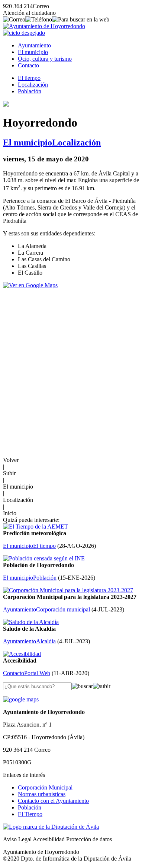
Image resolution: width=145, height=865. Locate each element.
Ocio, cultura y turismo (45, 59)
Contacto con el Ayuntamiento (53, 801)
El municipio (33, 52)
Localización (33, 84)
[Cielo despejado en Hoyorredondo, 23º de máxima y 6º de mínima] (24, 33)
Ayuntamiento (34, 45)
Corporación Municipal (45, 787)
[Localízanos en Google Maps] (21, 699)
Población (29, 91)
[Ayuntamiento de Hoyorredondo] (44, 26)
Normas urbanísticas (41, 794)
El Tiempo (30, 814)
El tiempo (29, 78)
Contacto (28, 65)
